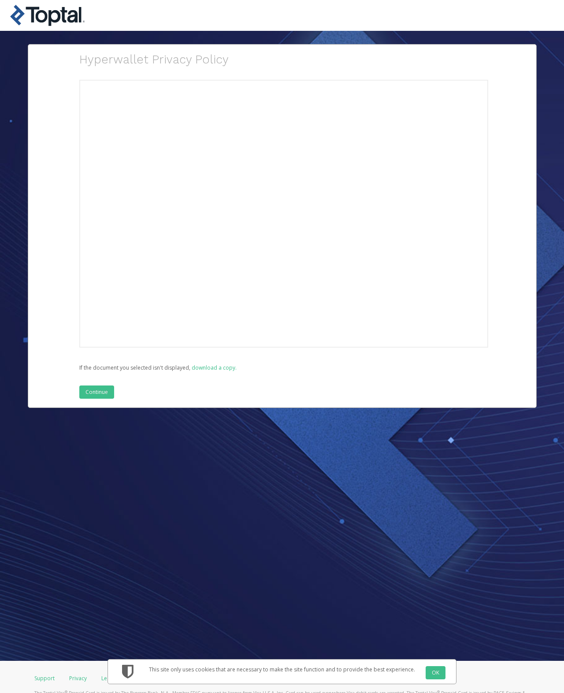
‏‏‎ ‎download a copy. (213, 367)
